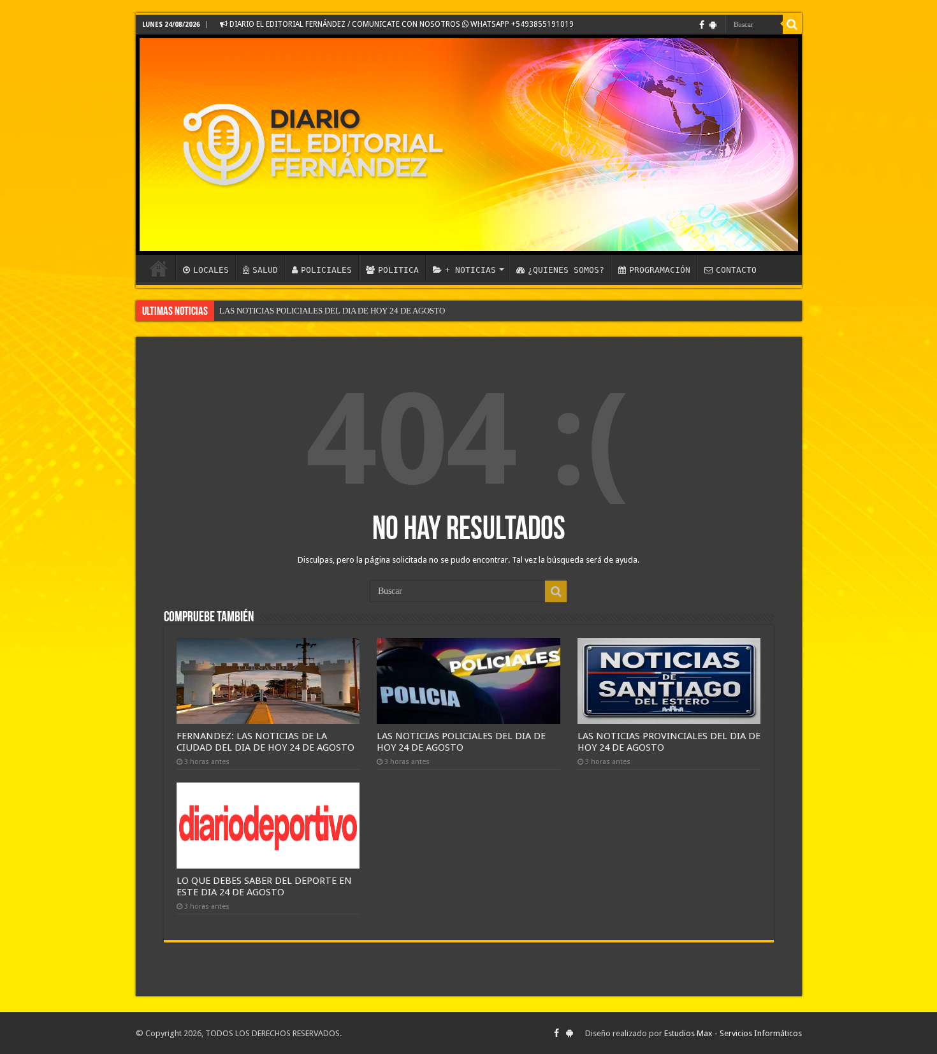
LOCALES (211, 270)
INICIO (158, 268)
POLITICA (398, 270)
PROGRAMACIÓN (659, 270)
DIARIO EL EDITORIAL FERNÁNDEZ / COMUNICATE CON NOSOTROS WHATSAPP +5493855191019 (401, 24)
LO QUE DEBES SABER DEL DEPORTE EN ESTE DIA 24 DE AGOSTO (264, 886)
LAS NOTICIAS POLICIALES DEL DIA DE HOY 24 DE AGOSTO (332, 310)
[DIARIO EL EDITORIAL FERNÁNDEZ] (469, 144)
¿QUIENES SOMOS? (566, 270)
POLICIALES (326, 270)
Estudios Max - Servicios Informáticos (733, 1033)
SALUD (265, 270)
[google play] (713, 24)
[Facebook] (702, 24)
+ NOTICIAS (470, 270)
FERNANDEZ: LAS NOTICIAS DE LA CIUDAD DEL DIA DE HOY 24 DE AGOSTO (265, 741)
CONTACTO (736, 270)
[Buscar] (792, 24)
